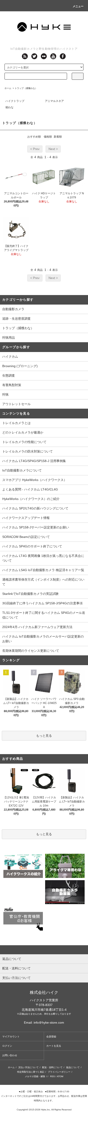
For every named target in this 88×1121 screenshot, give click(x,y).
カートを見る (53, 1045)
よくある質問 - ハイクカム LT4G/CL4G (30, 489)
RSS (52, 1076)
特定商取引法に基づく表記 (30, 1072)
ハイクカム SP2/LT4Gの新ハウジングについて (35, 508)
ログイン (7, 1045)
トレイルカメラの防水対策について (27, 451)
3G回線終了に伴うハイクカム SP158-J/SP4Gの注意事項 (42, 603)
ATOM (60, 1076)
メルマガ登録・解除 (35, 1076)
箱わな (9, 107)
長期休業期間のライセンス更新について (30, 650)
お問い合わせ (9, 1055)
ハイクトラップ (14, 101)
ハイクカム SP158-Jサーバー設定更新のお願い (35, 527)
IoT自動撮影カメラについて (22, 470)
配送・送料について (52, 1067)
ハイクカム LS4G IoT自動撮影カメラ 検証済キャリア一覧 (43, 570)
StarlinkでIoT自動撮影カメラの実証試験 (30, 594)
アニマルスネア (54, 101)
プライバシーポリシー (59, 1072)
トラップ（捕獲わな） (26, 88)
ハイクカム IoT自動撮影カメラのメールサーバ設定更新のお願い (43, 639)
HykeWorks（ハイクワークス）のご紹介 (31, 499)
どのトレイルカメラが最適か (22, 432)
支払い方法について (28, 1067)
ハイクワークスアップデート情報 (26, 518)
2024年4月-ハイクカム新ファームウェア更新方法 (37, 627)
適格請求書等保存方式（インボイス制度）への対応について (43, 582)
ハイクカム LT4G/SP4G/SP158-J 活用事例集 (34, 461)
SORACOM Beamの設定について (26, 537)
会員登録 (51, 1036)
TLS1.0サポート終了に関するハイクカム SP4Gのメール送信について (43, 615)
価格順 (48, 136)
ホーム (8, 88)
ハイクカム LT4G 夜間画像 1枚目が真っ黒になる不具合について (43, 558)
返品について (73, 1067)
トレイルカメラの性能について (24, 442)
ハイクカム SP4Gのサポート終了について (32, 546)
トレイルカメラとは (16, 423)
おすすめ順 (34, 136)
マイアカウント (11, 1036)
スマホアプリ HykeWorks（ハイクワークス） (34, 480)
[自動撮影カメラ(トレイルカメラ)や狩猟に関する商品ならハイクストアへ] (44, 26)
